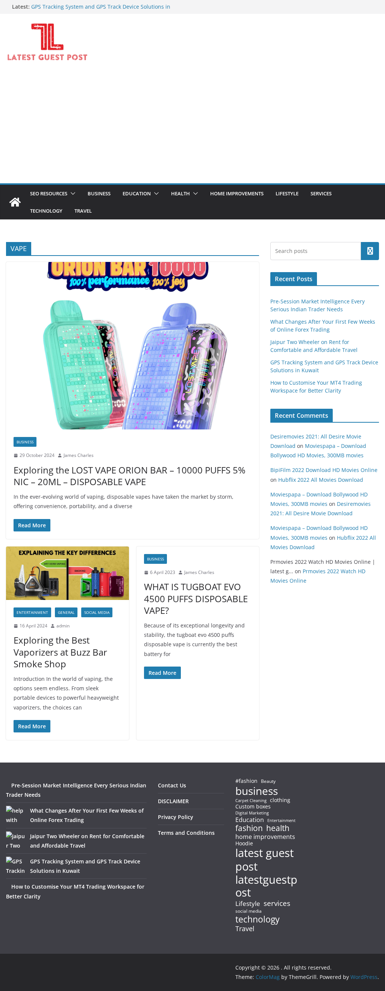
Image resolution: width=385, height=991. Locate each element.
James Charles (79, 455)
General (66, 612)
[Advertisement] (192, 127)
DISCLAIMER (173, 801)
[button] (71, 193)
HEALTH (180, 193)
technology (257, 919)
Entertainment (32, 612)
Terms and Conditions (186, 832)
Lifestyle (247, 904)
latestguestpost (266, 886)
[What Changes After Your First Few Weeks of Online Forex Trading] (15, 815)
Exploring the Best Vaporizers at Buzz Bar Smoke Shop (60, 652)
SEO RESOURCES (48, 193)
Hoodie (244, 843)
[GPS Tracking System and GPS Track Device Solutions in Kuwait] (15, 866)
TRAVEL (83, 210)
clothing (280, 800)
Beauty (268, 781)
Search (370, 251)
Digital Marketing (252, 813)
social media (248, 911)
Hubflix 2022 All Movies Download (320, 479)
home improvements (265, 836)
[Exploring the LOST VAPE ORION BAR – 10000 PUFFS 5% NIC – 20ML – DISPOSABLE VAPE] (132, 345)
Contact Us (172, 785)
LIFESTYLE (287, 193)
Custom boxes (253, 807)
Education (249, 820)
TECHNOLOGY (46, 210)
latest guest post (264, 859)
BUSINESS (99, 193)
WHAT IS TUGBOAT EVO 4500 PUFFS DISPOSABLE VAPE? (196, 598)
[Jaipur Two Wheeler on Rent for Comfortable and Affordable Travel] (15, 840)
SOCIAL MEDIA (96, 612)
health (278, 828)
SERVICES (321, 193)
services (277, 903)
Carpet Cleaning (251, 800)
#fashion (246, 781)
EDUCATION (137, 193)
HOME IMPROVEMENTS (237, 193)
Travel (245, 928)
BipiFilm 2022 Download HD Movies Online (323, 469)
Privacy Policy (175, 817)
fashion (249, 828)
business (256, 790)
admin (63, 626)
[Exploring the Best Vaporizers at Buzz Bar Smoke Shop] (67, 573)
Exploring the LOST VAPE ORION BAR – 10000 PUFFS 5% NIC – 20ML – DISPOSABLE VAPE (130, 476)
